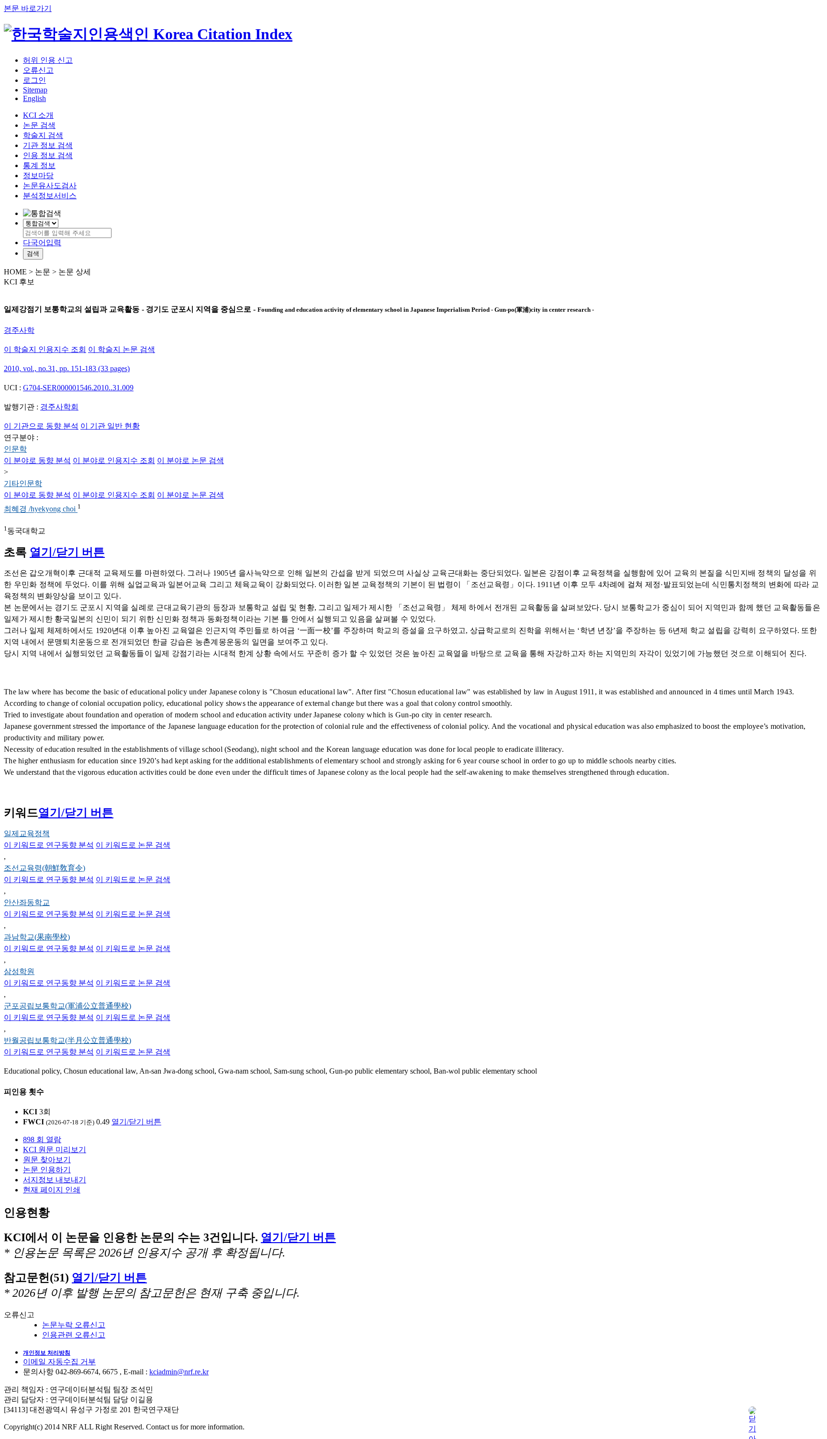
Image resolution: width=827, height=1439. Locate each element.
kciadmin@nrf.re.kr (179, 1372)
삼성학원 (19, 971)
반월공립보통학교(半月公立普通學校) (67, 1040)
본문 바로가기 (28, 8)
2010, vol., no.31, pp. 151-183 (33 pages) (67, 368)
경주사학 (19, 330)
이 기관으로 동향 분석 (41, 426)
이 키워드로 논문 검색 (133, 845)
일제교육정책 (27, 833)
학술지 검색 (43, 135)
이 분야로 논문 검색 (190, 460)
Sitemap (35, 90)
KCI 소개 (38, 115)
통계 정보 (39, 165)
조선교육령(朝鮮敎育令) (44, 868)
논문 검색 (39, 125)
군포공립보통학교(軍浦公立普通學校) (67, 1006)
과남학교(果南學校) (37, 937)
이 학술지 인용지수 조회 (45, 349)
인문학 (15, 449)
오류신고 (38, 70)
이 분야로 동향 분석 (37, 460)
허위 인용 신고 (48, 60)
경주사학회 (59, 407)
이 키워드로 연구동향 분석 (49, 845)
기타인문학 (23, 483)
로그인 (34, 80)
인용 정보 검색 (48, 155)
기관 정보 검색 (48, 145)
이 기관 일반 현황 (110, 426)
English (34, 98)
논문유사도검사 (50, 185)
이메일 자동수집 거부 (59, 1362)
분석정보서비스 (50, 196)
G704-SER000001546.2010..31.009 (78, 388)
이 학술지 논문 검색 (121, 349)
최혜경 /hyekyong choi (41, 509)
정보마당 (38, 175)
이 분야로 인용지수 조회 (114, 460)
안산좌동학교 (27, 902)
